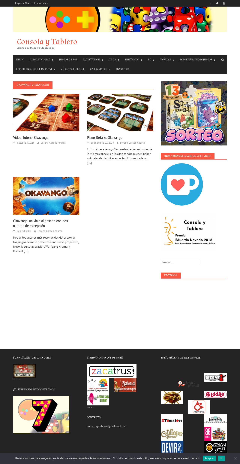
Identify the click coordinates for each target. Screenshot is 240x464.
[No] (235, 458)
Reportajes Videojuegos (196, 59)
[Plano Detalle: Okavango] (120, 112)
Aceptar (209, 458)
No (221, 458)
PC (149, 59)
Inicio (20, 59)
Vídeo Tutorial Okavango (31, 137)
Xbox (112, 59)
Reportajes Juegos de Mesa (34, 69)
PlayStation (91, 59)
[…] (89, 163)
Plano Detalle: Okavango (104, 137)
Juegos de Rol (68, 59)
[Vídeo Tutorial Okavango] (46, 112)
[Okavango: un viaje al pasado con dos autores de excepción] (46, 195)
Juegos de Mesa (22, 3)
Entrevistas (98, 69)
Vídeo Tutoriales (73, 69)
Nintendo (132, 59)
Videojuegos (40, 3)
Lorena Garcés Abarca (53, 142)
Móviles (165, 59)
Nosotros (122, 69)
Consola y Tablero (47, 41)
